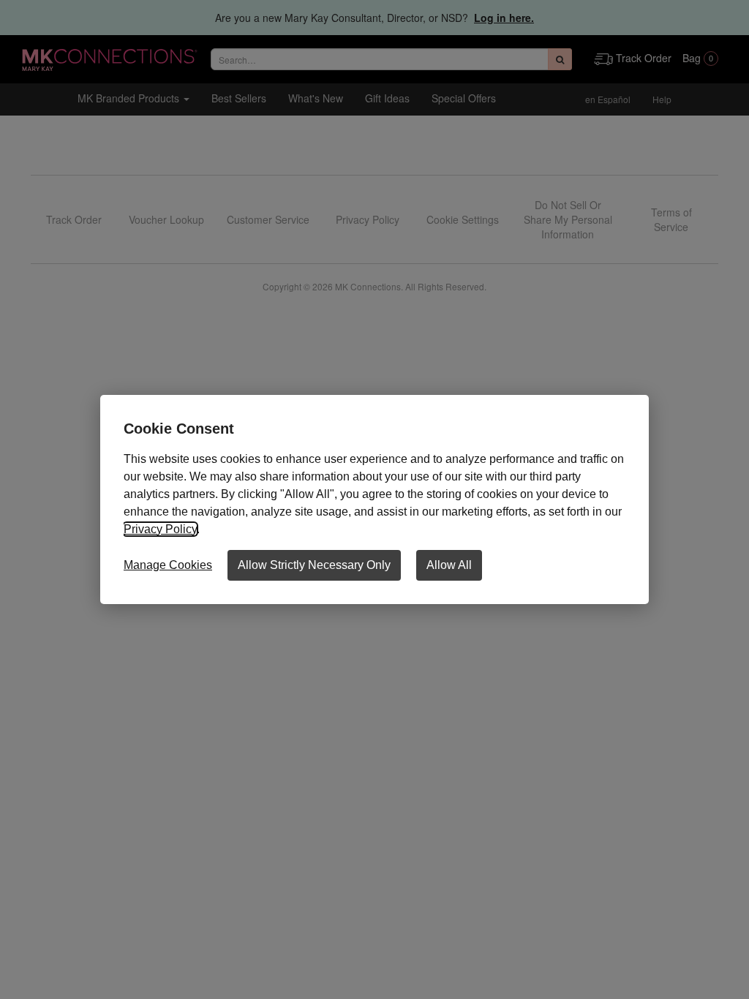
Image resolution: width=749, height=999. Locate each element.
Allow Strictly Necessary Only (314, 565)
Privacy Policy (160, 529)
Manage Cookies (168, 565)
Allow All (449, 565)
